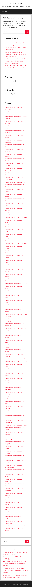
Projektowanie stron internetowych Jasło (16, 217)
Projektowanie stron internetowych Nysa (16, 328)
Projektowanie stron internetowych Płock (16, 361)
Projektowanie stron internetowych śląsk (16, 425)
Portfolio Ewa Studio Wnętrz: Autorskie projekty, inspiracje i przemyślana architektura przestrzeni (15, 61)
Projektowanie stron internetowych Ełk (15, 182)
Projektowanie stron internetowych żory (16, 526)
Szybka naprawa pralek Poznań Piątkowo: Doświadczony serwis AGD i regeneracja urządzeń (15, 54)
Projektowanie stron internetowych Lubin (16, 283)
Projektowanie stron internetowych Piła (15, 359)
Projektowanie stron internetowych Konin (16, 243)
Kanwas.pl (16, 3)
